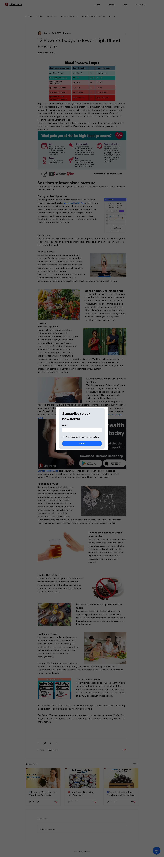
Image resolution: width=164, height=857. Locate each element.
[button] (106, 409)
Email (65, 425)
